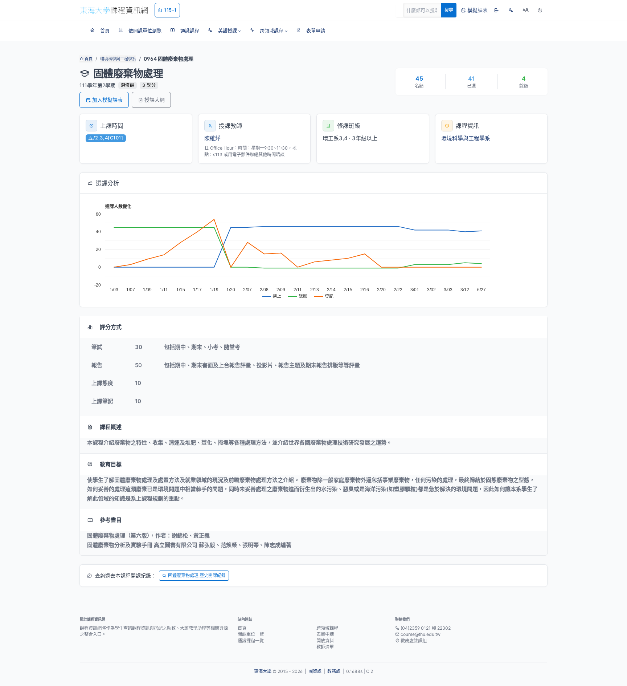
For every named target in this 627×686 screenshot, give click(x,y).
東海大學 (262, 671)
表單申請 (325, 634)
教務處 (333, 671)
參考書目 (111, 519)
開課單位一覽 (251, 634)
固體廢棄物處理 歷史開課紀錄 (197, 575)
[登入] (496, 10)
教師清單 (325, 647)
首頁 (88, 58)
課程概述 (111, 426)
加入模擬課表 (107, 100)
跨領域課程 (327, 628)
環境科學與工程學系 (118, 58)
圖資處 (314, 671)
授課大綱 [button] (154, 100)
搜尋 (448, 10)
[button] (224, 30)
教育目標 (111, 464)
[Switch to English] (511, 10)
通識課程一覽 (251, 641)
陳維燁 (212, 138)
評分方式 (111, 327)
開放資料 (325, 641)
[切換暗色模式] (540, 10)
